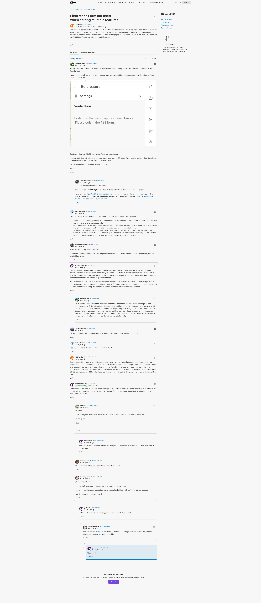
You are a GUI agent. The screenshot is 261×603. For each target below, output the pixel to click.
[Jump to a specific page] (155, 58)
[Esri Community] (74, 2)
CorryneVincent (80, 328)
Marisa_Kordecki (86, 477)
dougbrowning (80, 63)
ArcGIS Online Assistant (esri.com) (104, 194)
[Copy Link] (106, 27)
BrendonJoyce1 (85, 461)
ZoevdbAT (83, 405)
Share (72, 45)
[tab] (74, 52)
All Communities (166, 19)
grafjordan (87, 508)
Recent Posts (165, 22)
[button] (113, 113)
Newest (78, 59)
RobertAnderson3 (86, 181)
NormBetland (84, 298)
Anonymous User (81, 265)
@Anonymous (80, 482)
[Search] (180, 2)
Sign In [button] (113, 582)
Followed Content (167, 25)
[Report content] (155, 16)
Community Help (166, 28)
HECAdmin (79, 25)
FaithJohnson (80, 211)
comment (99, 532)
